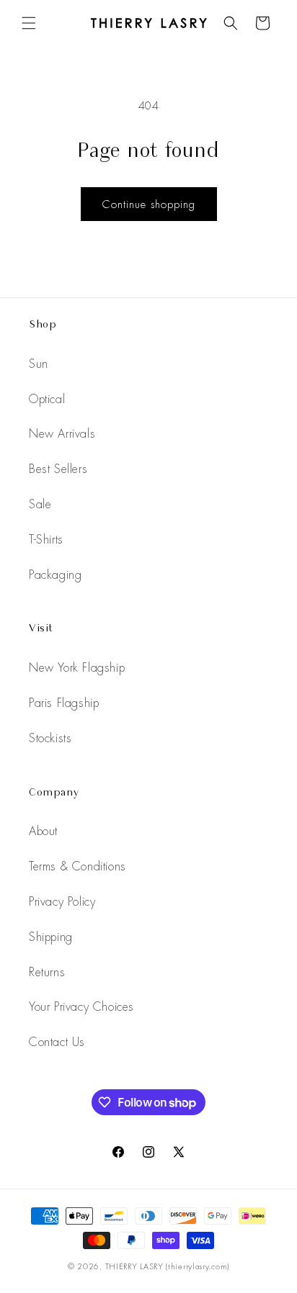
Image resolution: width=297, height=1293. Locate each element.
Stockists (50, 738)
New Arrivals (62, 433)
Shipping (51, 937)
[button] (29, 23)
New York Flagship (77, 667)
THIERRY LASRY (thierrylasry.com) (167, 1266)
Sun (38, 363)
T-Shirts (46, 539)
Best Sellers (58, 469)
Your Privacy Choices (81, 1006)
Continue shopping (148, 204)
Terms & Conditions (77, 866)
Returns (47, 972)
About (43, 831)
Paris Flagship (64, 703)
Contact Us (57, 1042)
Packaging (55, 574)
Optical (47, 399)
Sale (40, 504)
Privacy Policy (62, 901)
